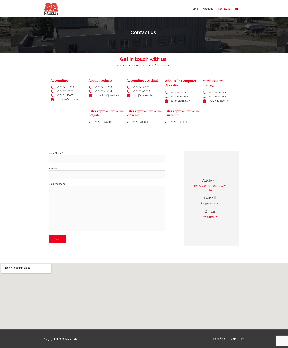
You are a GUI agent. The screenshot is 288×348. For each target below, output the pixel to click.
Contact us (224, 8)
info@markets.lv (209, 203)
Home (194, 8)
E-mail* (53, 168)
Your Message (57, 183)
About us (208, 8)
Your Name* (56, 153)
